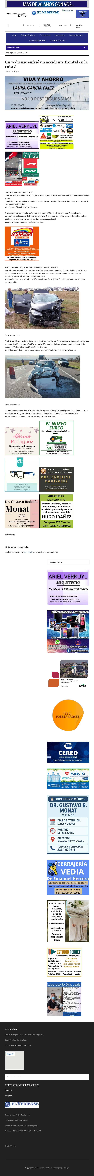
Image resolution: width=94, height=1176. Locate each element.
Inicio (14, 35)
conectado (28, 552)
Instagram (8, 1096)
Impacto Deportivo (37, 40)
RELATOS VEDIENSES (47, 25)
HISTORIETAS (63, 25)
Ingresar (23, 16)
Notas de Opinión (57, 40)
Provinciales (45, 35)
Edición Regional (28, 35)
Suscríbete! (12, 14)
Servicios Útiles (79, 26)
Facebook (8, 1090)
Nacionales (60, 35)
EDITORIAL (30, 25)
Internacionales (75, 35)
